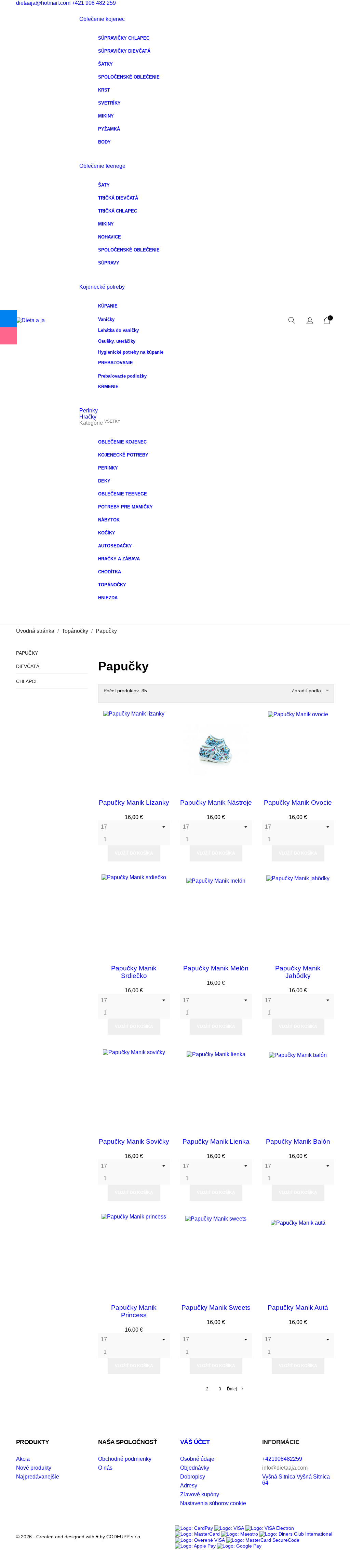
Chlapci (26, 681)
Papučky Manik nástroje (216, 802)
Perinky (108, 468)
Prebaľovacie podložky (122, 376)
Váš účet (195, 1442)
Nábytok (109, 519)
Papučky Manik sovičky (134, 1141)
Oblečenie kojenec (102, 19)
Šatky (105, 64)
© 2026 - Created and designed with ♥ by (60, 1536)
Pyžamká (109, 129)
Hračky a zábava (119, 558)
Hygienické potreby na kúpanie (130, 352)
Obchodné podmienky (124, 1459)
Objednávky (194, 1468)
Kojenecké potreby (102, 287)
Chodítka (109, 571)
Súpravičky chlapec (123, 38)
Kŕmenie (108, 386)
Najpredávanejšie (37, 1477)
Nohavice (109, 237)
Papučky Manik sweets (216, 1307)
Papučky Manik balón (298, 1141)
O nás (105, 1468)
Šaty (104, 185)
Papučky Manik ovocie (298, 802)
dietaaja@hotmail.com (43, 3)
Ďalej (235, 1389)
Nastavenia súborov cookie (213, 1503)
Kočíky (106, 532)
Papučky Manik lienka (216, 1141)
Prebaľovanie (115, 362)
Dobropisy (192, 1477)
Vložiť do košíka (134, 853)
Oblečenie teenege (102, 166)
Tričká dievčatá (118, 198)
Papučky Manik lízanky (134, 802)
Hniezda (108, 597)
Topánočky (112, 584)
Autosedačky (115, 545)
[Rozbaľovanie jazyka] (310, 321)
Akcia (23, 1459)
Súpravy (108, 263)
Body (104, 142)
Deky (104, 481)
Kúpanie (108, 306)
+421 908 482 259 (94, 3)
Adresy (188, 1485)
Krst (104, 90)
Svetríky (109, 103)
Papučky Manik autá (298, 1307)
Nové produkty (33, 1468)
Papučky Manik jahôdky (298, 972)
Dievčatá (27, 666)
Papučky (27, 653)
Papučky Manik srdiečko (134, 972)
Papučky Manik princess (134, 1311)
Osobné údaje (197, 1459)
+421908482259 (282, 1459)
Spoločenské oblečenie (129, 77)
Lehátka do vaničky (118, 330)
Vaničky (106, 319)
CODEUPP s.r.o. (123, 1536)
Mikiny (106, 116)
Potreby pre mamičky (125, 506)
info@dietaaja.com (285, 1468)
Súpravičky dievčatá (124, 51)
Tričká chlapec (117, 211)
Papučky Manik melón (215, 968)
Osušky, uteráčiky (116, 341)
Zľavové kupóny (199, 1494)
